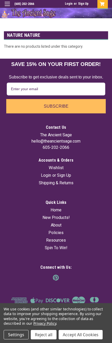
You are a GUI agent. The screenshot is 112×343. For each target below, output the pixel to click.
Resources (56, 240)
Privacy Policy (44, 323)
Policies (56, 232)
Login (68, 3)
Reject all (43, 335)
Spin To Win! (56, 247)
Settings (16, 335)
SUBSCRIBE (56, 106)
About (56, 225)
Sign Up (83, 3)
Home (56, 209)
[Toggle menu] (7, 7)
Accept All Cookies (80, 335)
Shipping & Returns (56, 182)
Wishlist (56, 167)
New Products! (56, 217)
